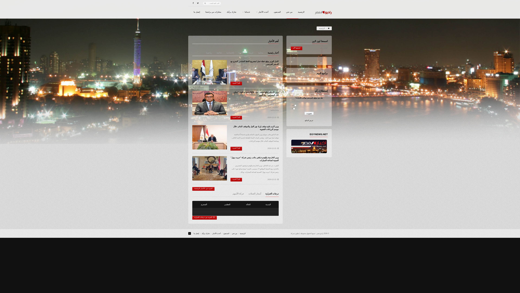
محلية (260, 53)
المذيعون (277, 12)
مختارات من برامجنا (213, 12)
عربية (251, 53)
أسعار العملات (254, 193)
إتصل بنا (197, 12)
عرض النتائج (309, 120)
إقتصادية (230, 53)
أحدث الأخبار (263, 12)
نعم (293, 105)
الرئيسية (301, 12)
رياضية (209, 53)
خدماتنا (247, 12)
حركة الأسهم (238, 193)
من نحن (289, 12)
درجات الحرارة (272, 193)
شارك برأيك (231, 12)
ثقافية (219, 53)
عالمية (241, 53)
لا (292, 108)
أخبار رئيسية (273, 53)
